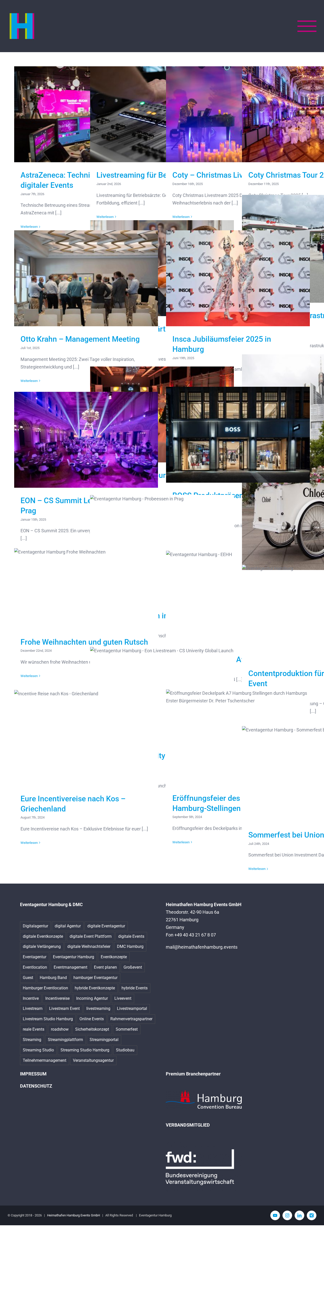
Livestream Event (64, 1008)
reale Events (33, 1029)
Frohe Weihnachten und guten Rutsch (86, 588)
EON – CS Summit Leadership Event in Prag (86, 440)
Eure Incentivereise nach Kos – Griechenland (86, 738)
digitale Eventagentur (106, 926)
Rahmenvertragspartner (131, 1018)
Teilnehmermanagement (44, 1060)
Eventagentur (34, 956)
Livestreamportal (132, 1008)
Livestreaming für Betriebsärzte (162, 114)
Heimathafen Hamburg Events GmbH (73, 1215)
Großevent (133, 967)
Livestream (33, 1008)
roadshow (60, 1029)
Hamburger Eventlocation (45, 988)
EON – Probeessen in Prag (162, 549)
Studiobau (125, 1050)
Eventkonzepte (114, 956)
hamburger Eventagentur (95, 977)
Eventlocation (35, 967)
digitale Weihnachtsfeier (88, 946)
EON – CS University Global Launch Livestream (162, 695)
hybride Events (135, 988)
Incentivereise (57, 998)
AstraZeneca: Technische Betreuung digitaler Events (86, 114)
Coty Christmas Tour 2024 (162, 414)
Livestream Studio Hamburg (48, 1018)
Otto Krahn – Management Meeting (86, 278)
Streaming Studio (38, 1050)
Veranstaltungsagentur (93, 1060)
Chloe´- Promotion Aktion (314, 462)
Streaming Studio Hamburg (84, 1050)
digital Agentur (68, 926)
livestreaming (98, 1008)
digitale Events (131, 936)
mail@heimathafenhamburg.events (201, 947)
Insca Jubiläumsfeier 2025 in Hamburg (238, 278)
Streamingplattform (65, 1039)
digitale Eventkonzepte (43, 936)
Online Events (91, 1018)
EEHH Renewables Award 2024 (238, 599)
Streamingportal (104, 1039)
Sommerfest (127, 1029)
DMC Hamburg (130, 946)
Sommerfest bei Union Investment (314, 774)
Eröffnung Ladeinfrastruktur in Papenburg (314, 249)
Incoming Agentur (92, 998)
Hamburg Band (53, 977)
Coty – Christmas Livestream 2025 (238, 114)
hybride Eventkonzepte (95, 988)
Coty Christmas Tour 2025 (314, 114)
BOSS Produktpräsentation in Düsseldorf (238, 434)
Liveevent (122, 998)
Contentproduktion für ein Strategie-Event (314, 612)
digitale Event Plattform (91, 936)
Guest (28, 977)
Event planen (105, 967)
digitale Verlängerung (42, 946)
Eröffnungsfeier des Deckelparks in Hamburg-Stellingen (238, 737)
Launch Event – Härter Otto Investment (162, 268)
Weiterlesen (29, 381)
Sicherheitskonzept (92, 1029)
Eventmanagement (70, 967)
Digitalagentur (35, 926)
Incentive (31, 998)
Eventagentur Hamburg (73, 956)
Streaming (32, 1039)
